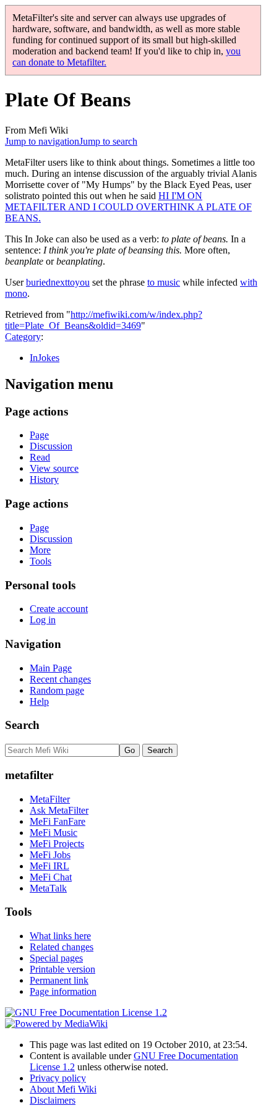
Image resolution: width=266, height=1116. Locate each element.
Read (40, 457)
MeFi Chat (51, 877)
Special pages (56, 958)
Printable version (62, 969)
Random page (57, 690)
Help (39, 701)
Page (39, 435)
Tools (40, 561)
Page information (63, 991)
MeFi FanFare (57, 821)
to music (163, 282)
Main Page (51, 668)
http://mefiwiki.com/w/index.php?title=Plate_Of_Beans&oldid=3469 (103, 320)
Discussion (51, 446)
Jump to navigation (42, 141)
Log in (43, 620)
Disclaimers (52, 1100)
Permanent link (59, 980)
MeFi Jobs (50, 855)
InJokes (44, 357)
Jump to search (108, 141)
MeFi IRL (49, 866)
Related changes (61, 947)
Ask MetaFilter (59, 810)
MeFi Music (53, 832)
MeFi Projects (57, 843)
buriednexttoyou (58, 282)
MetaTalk (48, 888)
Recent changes (60, 679)
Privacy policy (58, 1078)
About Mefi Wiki (63, 1089)
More (40, 550)
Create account (59, 608)
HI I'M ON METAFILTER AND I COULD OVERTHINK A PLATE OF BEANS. (128, 206)
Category (23, 336)
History (44, 479)
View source (54, 468)
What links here (60, 936)
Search (22, 724)
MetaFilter (50, 799)
